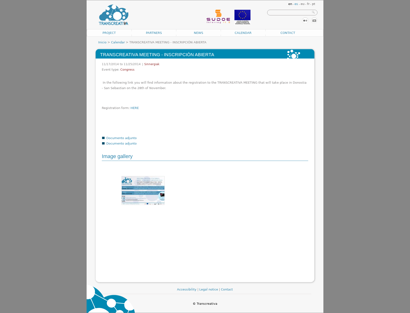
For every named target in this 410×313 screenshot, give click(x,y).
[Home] (113, 15)
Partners (154, 33)
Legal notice (208, 289)
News (198, 33)
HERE (134, 108)
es (296, 4)
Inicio (102, 42)
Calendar (243, 33)
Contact (287, 33)
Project (109, 33)
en (290, 4)
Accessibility (186, 289)
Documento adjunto (121, 138)
